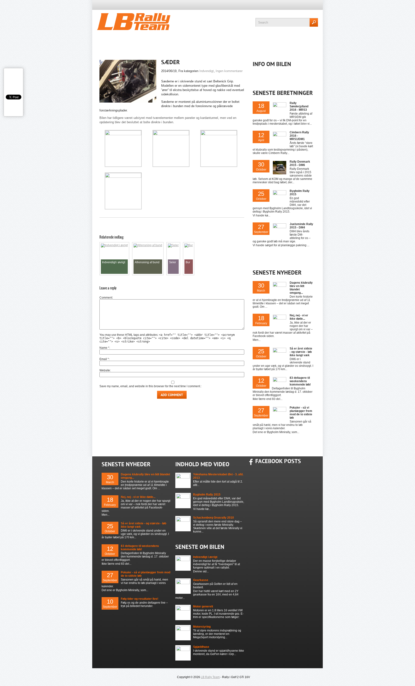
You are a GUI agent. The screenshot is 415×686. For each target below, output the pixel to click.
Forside (106, 41)
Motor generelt (203, 606)
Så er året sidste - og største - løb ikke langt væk (301, 352)
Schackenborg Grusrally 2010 (213, 517)
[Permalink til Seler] (173, 245)
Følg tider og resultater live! (139, 598)
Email (104, 359)
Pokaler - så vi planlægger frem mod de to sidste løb (301, 412)
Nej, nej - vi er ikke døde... (299, 317)
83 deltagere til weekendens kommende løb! (300, 381)
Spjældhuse (201, 647)
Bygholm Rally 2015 (206, 494)
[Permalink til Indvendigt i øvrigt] (114, 245)
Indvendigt (206, 71)
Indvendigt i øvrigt (205, 557)
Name (104, 347)
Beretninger (226, 41)
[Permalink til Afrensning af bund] (148, 245)
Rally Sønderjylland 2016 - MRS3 (299, 106)
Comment (105, 297)
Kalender (165, 41)
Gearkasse (200, 580)
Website (104, 370)
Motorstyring (202, 626)
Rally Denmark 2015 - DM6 (300, 163)
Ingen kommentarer (229, 71)
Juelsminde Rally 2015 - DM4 (301, 225)
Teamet (194, 41)
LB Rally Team (210, 677)
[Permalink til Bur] (188, 245)
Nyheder (135, 41)
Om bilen (261, 41)
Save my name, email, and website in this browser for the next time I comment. (150, 386)
